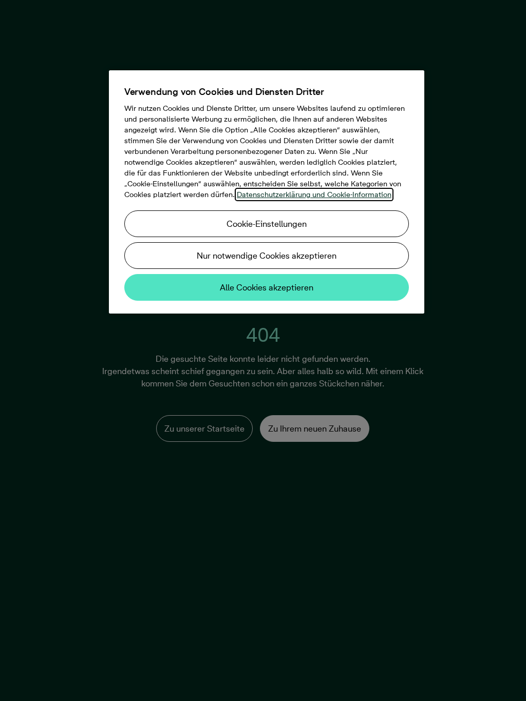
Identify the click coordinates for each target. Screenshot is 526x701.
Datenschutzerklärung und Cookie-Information (314, 194)
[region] (266, 192)
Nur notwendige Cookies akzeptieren (266, 255)
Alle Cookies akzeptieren (266, 287)
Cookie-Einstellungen (267, 224)
